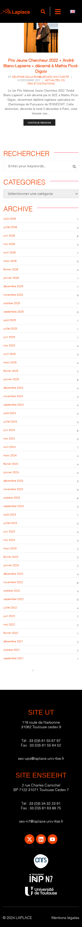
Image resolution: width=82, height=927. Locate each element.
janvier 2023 (11, 565)
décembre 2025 (13, 286)
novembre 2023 (13, 489)
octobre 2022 (11, 590)
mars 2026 (10, 260)
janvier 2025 (11, 379)
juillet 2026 (10, 227)
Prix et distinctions (41, 83)
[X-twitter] (29, 839)
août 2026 (9, 218)
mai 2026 (9, 243)
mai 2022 (9, 624)
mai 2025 (9, 345)
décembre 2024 (13, 387)
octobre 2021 (11, 649)
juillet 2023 (10, 522)
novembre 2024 (13, 396)
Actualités (52, 80)
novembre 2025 (13, 294)
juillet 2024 (10, 421)
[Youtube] (52, 839)
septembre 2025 (13, 311)
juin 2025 (9, 336)
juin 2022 (9, 615)
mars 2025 (10, 362)
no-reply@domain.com (49, 670)
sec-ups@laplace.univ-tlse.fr (41, 758)
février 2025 (10, 370)
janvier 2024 (11, 472)
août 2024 (9, 413)
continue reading (39, 122)
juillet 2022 (10, 607)
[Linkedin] (41, 839)
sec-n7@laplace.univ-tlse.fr (41, 821)
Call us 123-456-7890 (17, 670)
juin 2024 (9, 429)
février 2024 (10, 463)
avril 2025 (9, 353)
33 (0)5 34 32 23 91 (45, 803)
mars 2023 (10, 548)
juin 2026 (9, 235)
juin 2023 (9, 531)
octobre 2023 (11, 497)
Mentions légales (65, 917)
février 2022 (10, 632)
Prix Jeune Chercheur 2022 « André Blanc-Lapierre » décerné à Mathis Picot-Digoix (41, 65)
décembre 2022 (13, 573)
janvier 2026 (11, 277)
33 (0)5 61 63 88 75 (45, 808)
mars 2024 (10, 455)
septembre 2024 (13, 404)
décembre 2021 (13, 641)
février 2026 (10, 269)
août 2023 (9, 514)
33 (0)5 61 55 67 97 (45, 740)
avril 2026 (9, 252)
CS (63, 80)
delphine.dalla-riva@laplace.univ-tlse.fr (40, 76)
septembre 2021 (13, 658)
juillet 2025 (10, 328)
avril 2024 (9, 446)
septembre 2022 (13, 599)
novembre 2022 (13, 582)
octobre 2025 (11, 303)
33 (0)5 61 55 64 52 (45, 745)
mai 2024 (9, 438)
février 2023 (10, 556)
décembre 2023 (13, 480)
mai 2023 (9, 539)
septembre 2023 (13, 506)
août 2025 (9, 320)
